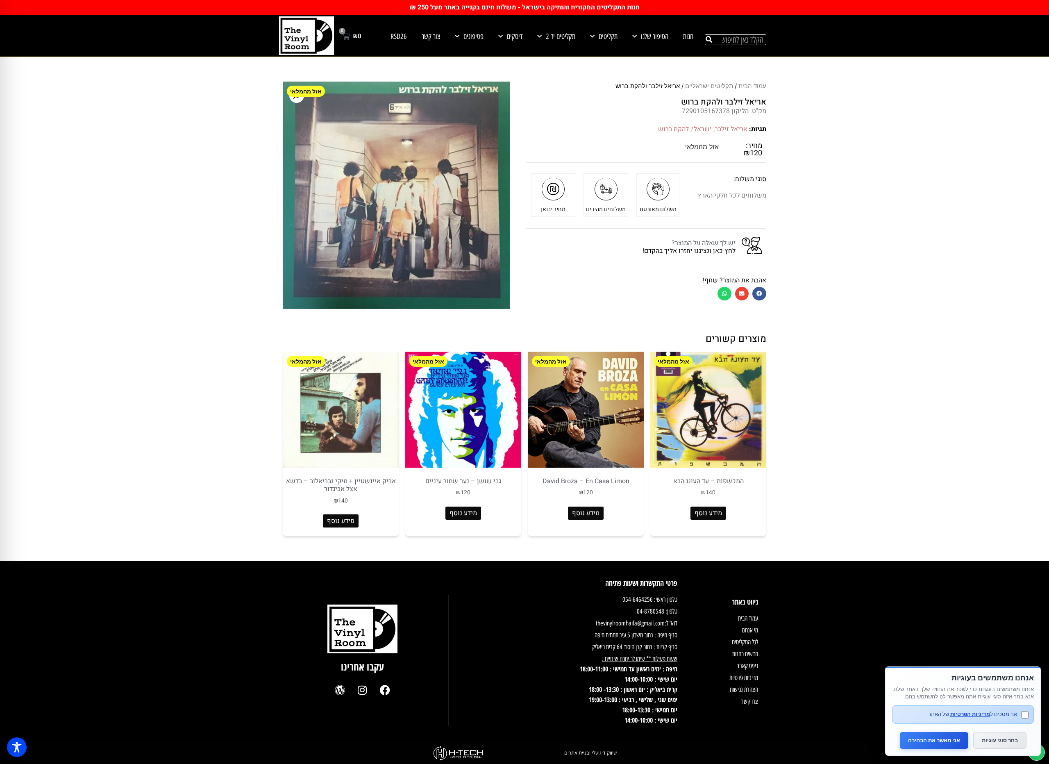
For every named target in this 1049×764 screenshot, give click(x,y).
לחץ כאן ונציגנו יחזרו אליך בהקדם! (689, 251)
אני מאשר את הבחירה (934, 740)
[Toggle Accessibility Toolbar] (16, 747)
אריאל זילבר (731, 129)
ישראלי (702, 129)
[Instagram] (362, 690)
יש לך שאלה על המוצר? (704, 243)
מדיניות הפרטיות (970, 714)
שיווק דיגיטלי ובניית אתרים (590, 752)
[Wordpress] (339, 690)
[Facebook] (385, 690)
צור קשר (431, 36)
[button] (759, 293)
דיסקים (514, 36)
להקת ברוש (673, 129)
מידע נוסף (708, 513)
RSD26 (399, 36)
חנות (688, 36)
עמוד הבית (752, 86)
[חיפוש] (709, 40)
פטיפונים (473, 36)
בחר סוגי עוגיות (1000, 740)
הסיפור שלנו (654, 36)
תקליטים (608, 36)
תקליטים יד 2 (560, 36)
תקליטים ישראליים (709, 86)
